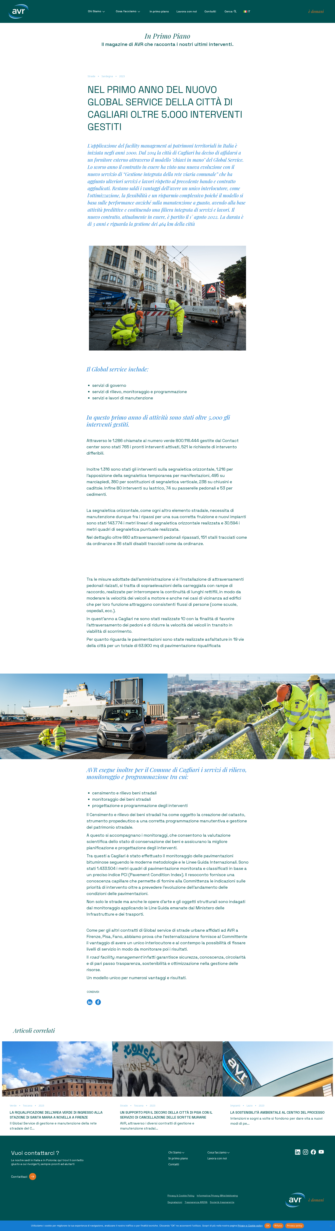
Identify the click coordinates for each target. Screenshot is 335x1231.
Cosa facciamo (126, 11)
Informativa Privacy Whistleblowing (217, 1195)
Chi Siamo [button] (174, 1152)
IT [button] (249, 11)
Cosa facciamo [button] (217, 1152)
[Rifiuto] (330, 1226)
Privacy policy (294, 1225)
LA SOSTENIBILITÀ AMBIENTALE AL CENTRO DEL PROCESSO (277, 1112)
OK (267, 1225)
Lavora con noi (187, 11)
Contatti (210, 11)
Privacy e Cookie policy (250, 1225)
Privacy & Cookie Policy (181, 1195)
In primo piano (159, 11)
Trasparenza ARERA (196, 1202)
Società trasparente (222, 1202)
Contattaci (19, 1177)
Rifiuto (278, 1225)
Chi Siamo (95, 11)
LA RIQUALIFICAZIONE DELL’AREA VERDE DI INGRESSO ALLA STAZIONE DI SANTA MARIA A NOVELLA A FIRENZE (56, 1115)
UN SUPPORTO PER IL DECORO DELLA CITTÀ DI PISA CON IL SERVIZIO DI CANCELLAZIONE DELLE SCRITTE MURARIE (166, 1115)
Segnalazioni (175, 1202)
